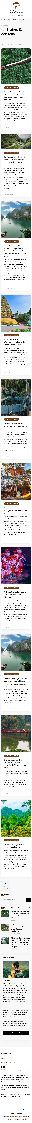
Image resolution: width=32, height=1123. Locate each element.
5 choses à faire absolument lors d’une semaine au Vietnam (15, 594)
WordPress (24, 1119)
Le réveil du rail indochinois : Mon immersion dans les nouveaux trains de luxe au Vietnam (16, 95)
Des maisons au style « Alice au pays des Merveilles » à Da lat (15, 510)
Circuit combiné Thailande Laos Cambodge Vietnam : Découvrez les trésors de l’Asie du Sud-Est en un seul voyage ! (15, 250)
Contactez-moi (11, 1109)
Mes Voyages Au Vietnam (16, 11)
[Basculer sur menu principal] (2, 8)
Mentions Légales (16, 1113)
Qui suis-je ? (16, 1033)
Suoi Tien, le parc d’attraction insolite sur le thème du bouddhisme (14, 342)
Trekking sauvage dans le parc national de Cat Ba (14, 845)
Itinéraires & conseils (11, 87)
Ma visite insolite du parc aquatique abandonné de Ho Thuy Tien (15, 426)
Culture (4, 1058)
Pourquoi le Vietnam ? (16, 1111)
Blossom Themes (8, 1119)
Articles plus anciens (5, 886)
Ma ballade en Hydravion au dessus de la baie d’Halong (15, 679)
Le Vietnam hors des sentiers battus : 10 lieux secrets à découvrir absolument (15, 160)
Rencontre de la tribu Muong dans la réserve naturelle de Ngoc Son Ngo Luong (15, 764)
